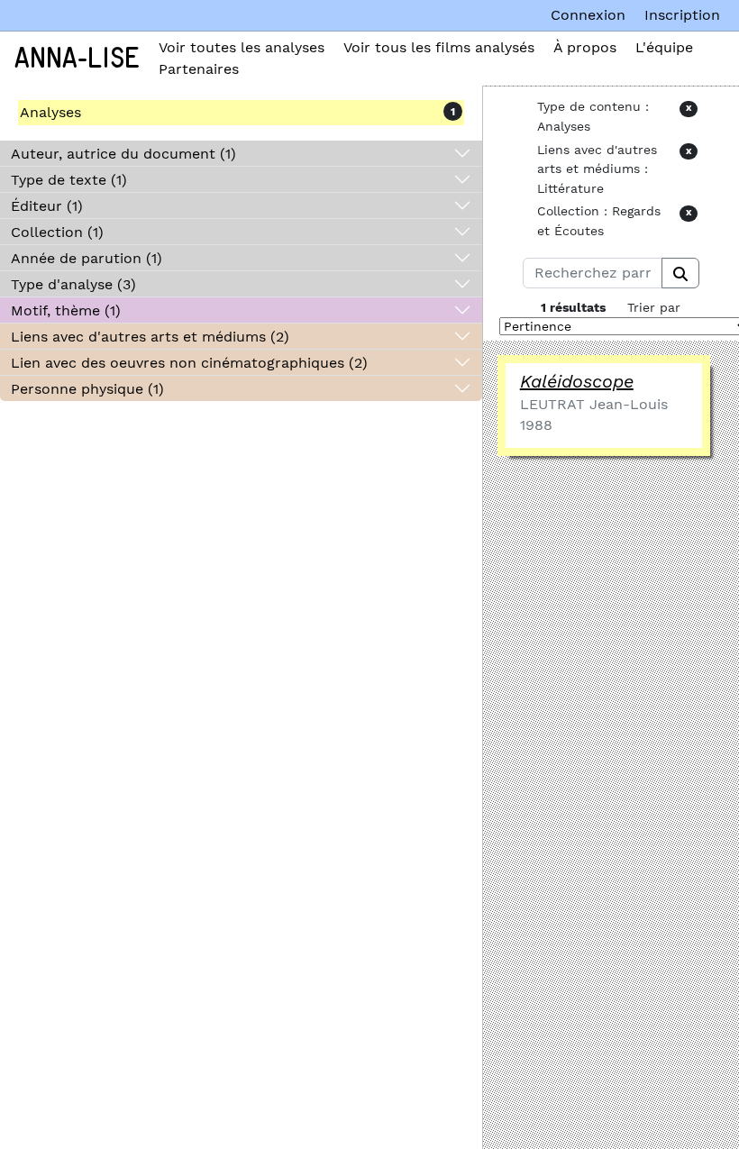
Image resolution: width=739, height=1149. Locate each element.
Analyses (50, 112)
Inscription (682, 14)
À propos (584, 47)
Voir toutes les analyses (241, 47)
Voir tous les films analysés (438, 47)
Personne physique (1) (87, 388)
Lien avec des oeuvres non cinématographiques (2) (189, 362)
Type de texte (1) (69, 179)
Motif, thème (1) (66, 310)
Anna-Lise (77, 58)
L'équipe (664, 47)
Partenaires (199, 69)
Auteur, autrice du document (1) (123, 153)
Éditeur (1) (47, 205)
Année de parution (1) (86, 258)
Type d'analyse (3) (73, 284)
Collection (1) (57, 232)
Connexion (588, 14)
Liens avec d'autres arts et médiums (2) (150, 336)
